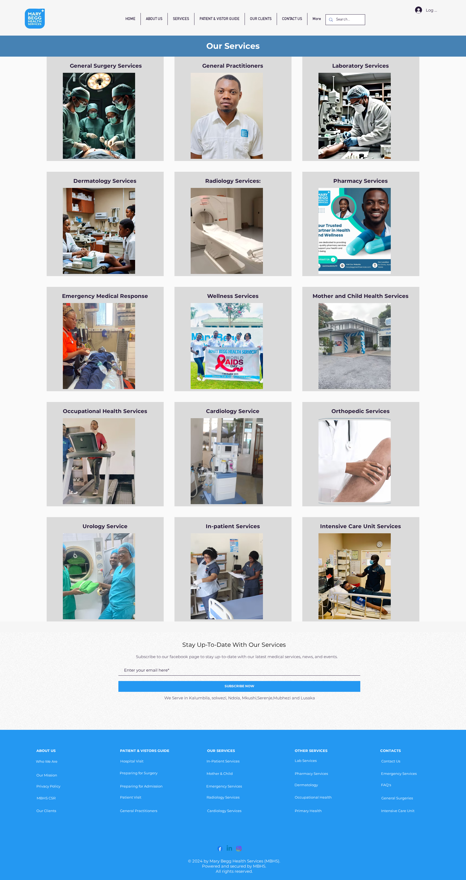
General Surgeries (397, 798)
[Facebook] (220, 848)
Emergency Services (399, 773)
